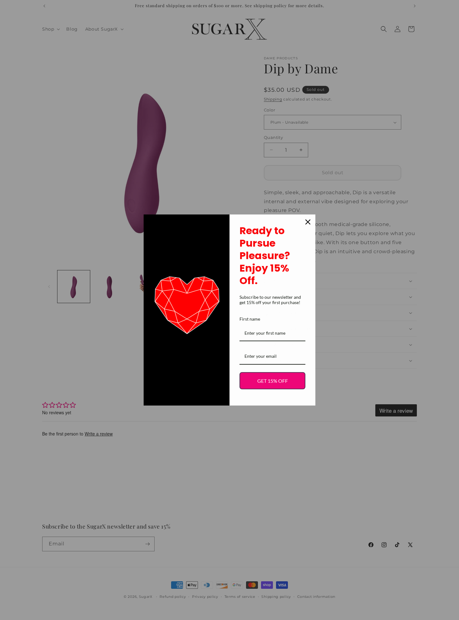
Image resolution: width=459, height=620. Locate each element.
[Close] (307, 221)
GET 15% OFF (272, 381)
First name (249, 319)
